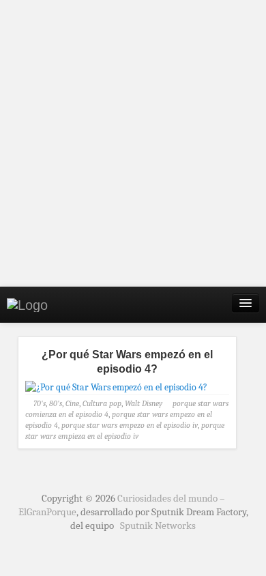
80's (55, 403)
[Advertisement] (133, 143)
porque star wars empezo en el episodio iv (129, 425)
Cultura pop (102, 403)
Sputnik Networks (158, 525)
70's (39, 403)
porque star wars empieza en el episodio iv (124, 430)
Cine (72, 403)
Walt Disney (143, 403)
